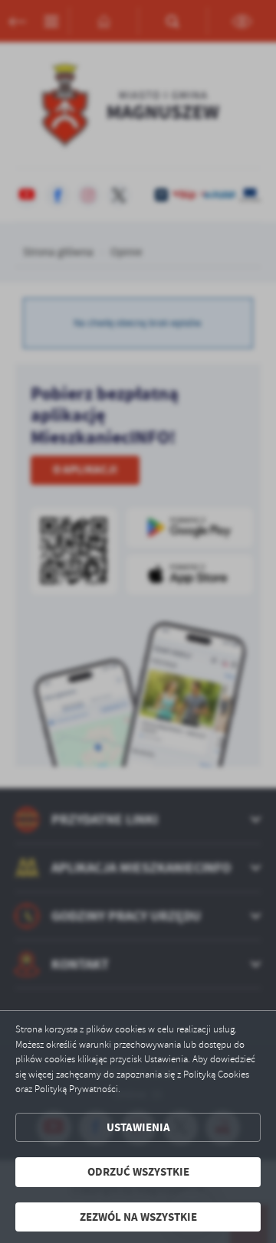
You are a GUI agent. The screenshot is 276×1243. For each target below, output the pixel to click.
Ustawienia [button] (138, 1127)
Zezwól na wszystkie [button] (138, 1217)
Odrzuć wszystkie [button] (138, 1171)
